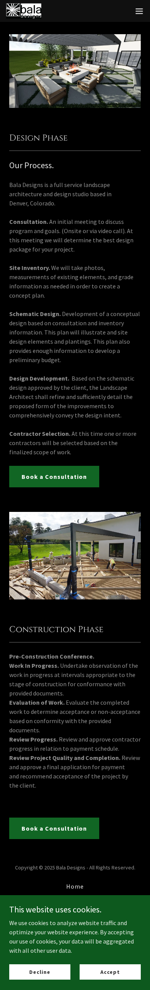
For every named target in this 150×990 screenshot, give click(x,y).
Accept (110, 971)
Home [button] (75, 886)
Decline (39, 971)
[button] (139, 11)
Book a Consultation (54, 476)
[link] (24, 11)
